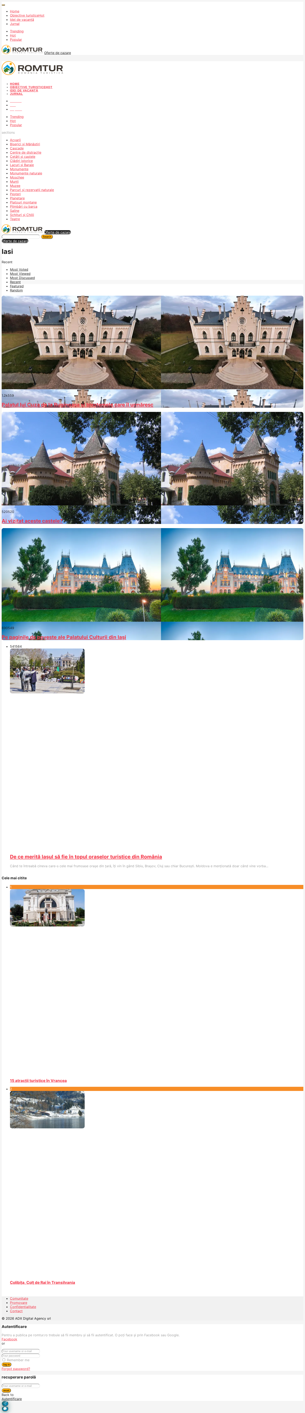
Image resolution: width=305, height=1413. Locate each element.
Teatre (15, 219)
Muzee (15, 186)
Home (14, 11)
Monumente (19, 169)
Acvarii (15, 140)
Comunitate (19, 1298)
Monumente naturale (26, 173)
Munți (14, 181)
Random (16, 290)
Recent (15, 282)
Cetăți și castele (22, 156)
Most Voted (19, 269)
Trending (17, 31)
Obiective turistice (27, 15)
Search (47, 236)
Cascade (17, 148)
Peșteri (15, 194)
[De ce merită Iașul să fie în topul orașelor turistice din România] (139, 749)
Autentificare (12, 1399)
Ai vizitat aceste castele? (32, 521)
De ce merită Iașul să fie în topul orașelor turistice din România (86, 857)
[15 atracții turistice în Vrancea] (156, 981)
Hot (13, 35)
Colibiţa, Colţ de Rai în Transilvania (42, 1282)
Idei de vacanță (22, 19)
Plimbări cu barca (23, 206)
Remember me (18, 1360)
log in (6, 1364)
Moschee (17, 177)
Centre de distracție (25, 152)
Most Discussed (22, 278)
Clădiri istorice (21, 161)
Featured (17, 286)
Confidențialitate (23, 1307)
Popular (16, 39)
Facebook (9, 1339)
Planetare (17, 198)
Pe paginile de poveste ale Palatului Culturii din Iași (64, 637)
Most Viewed (20, 274)
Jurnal (15, 24)
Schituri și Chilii (22, 215)
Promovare (18, 1303)
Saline (14, 211)
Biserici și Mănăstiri (25, 144)
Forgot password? (16, 1369)
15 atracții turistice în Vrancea (38, 1080)
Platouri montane (23, 202)
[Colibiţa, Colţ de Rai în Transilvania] (156, 1183)
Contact (16, 1311)
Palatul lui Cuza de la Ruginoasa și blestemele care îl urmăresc (77, 405)
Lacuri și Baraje (22, 165)
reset (6, 1390)
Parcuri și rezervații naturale (32, 190)
